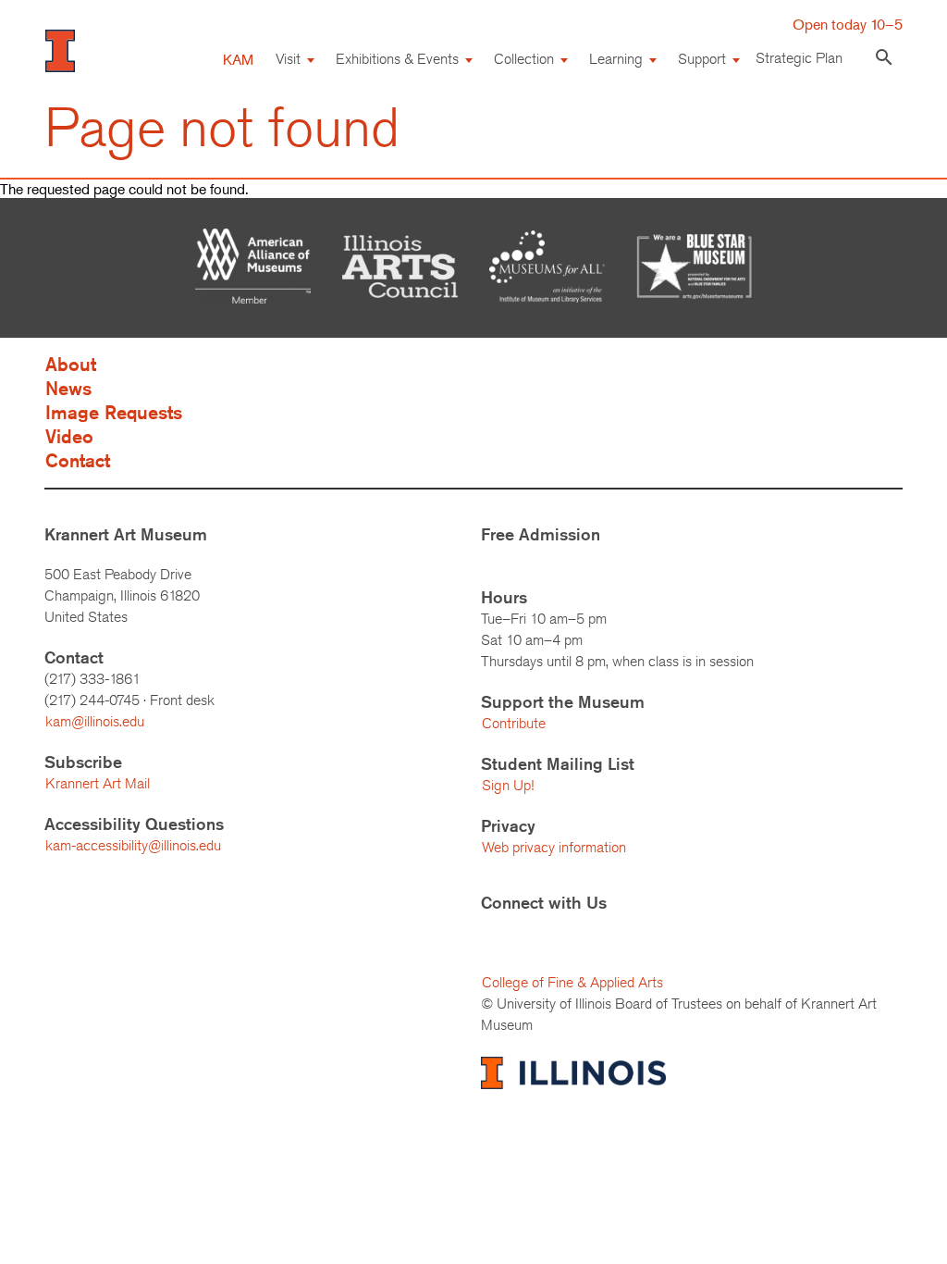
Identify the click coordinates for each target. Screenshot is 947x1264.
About (70, 364)
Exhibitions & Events (397, 59)
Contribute (514, 723)
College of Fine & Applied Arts (572, 982)
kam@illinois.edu (94, 721)
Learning (616, 59)
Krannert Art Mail (97, 783)
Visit (288, 59)
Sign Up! (508, 785)
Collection (524, 59)
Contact (77, 460)
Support (702, 59)
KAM (238, 59)
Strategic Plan (799, 58)
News (68, 388)
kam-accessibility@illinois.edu (133, 845)
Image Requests (113, 412)
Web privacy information (554, 847)
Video (69, 436)
